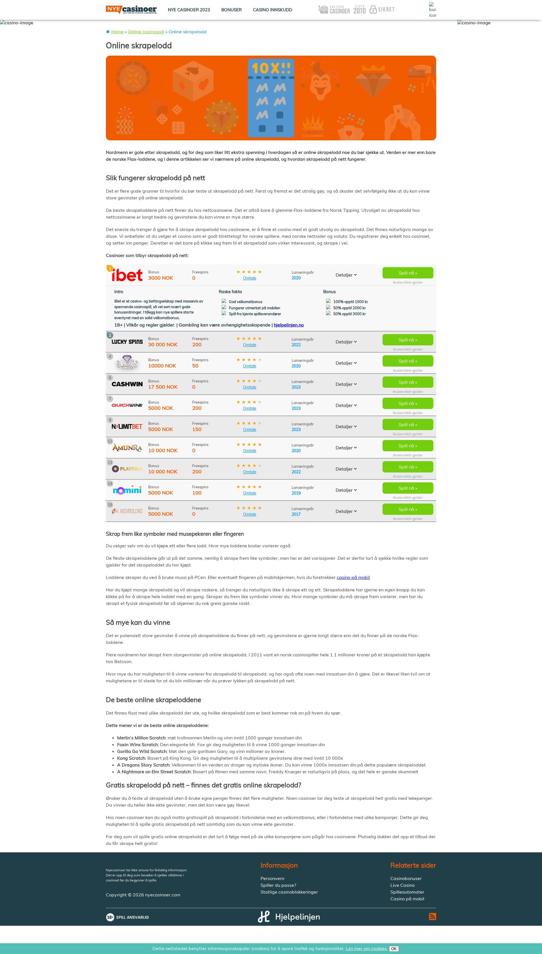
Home (117, 31)
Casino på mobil (407, 898)
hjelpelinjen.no (289, 325)
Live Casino (402, 885)
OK (394, 949)
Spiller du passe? (278, 885)
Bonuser (231, 9)
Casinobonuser (406, 878)
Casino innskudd (272, 9)
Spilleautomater (407, 892)
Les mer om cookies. (367, 948)
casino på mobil (353, 577)
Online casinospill (146, 31)
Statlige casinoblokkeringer (289, 892)
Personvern (272, 878)
